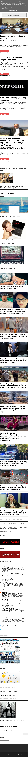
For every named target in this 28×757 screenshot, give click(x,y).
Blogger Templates (20, 754)
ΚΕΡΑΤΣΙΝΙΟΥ (23, 63)
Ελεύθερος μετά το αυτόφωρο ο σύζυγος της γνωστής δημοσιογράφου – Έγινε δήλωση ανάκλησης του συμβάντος (13, 463)
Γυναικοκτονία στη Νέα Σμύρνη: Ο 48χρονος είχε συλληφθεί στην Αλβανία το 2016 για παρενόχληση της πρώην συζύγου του (13, 311)
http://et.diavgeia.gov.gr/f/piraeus (8, 695)
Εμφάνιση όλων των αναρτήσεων (14, 15)
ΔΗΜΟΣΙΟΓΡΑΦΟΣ (4, 148)
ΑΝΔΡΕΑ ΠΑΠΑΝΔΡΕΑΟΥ (22, 62)
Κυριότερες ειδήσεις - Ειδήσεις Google (10, 573)
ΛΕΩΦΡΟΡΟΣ (3, 64)
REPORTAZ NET (5, 582)
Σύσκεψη (2, 43)
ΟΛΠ (7, 64)
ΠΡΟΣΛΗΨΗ (2, 149)
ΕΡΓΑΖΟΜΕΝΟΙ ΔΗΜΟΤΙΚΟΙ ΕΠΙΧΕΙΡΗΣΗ (15, 103)
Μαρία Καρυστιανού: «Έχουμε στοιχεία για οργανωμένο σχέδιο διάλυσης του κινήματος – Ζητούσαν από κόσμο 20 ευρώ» (13, 512)
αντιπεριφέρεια (20, 40)
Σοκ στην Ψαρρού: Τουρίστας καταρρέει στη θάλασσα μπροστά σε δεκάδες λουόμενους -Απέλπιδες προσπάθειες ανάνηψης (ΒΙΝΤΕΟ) (13, 385)
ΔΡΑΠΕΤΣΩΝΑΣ (17, 63)
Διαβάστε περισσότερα (5, 52)
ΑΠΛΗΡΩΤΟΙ (18, 102)
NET (3, 40)
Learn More (12, 10)
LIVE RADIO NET (5, 592)
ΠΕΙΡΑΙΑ (10, 64)
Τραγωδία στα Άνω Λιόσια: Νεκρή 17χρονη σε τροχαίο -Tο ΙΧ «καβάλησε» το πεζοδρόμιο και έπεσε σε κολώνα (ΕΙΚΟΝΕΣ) (13, 487)
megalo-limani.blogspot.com (8, 608)
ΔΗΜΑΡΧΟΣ (23, 102)
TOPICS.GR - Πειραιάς (6, 599)
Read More (5, 51)
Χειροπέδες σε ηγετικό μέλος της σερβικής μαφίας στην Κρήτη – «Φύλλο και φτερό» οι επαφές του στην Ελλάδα (13, 360)
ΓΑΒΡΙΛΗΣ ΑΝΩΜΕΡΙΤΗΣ (5, 63)
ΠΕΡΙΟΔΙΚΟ (23, 148)
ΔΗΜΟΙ (12, 63)
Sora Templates (12, 754)
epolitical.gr (4, 617)
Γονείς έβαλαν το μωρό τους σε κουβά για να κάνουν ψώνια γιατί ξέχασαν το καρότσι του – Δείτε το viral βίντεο (13, 336)
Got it (17, 10)
